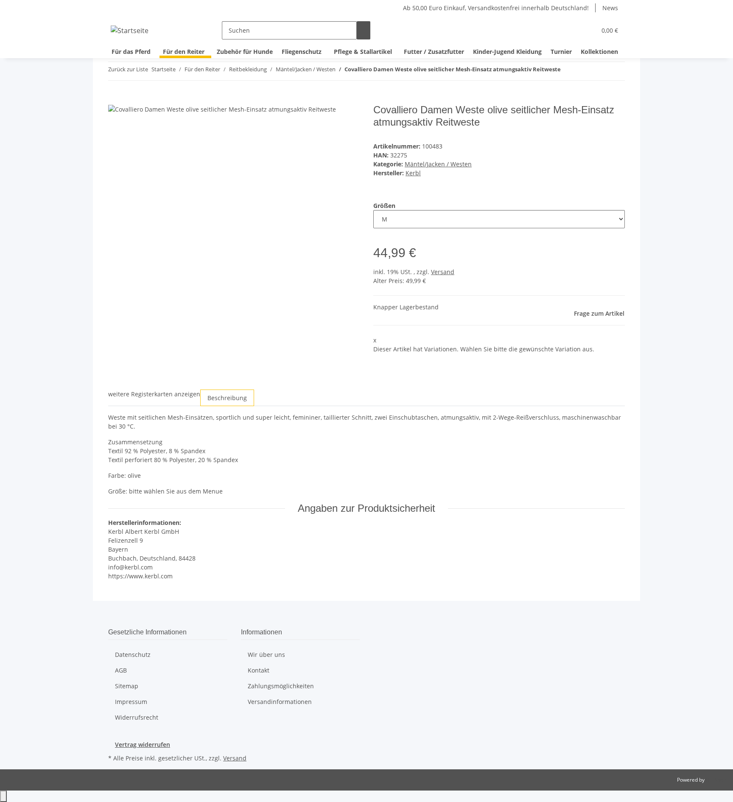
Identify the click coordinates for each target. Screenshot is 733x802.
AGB (121, 670)
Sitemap (126, 686)
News (610, 8)
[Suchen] (363, 30)
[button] (572, 30)
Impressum (131, 702)
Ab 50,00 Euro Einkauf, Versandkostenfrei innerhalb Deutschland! (496, 8)
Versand (442, 272)
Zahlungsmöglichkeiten (281, 686)
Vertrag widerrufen (142, 744)
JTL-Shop (716, 779)
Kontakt (258, 670)
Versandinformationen (280, 702)
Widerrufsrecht (136, 717)
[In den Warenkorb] (115, 99)
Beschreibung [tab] (227, 398)
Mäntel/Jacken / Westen (438, 164)
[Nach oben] (3, 796)
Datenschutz (133, 655)
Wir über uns (266, 655)
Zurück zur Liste (128, 69)
